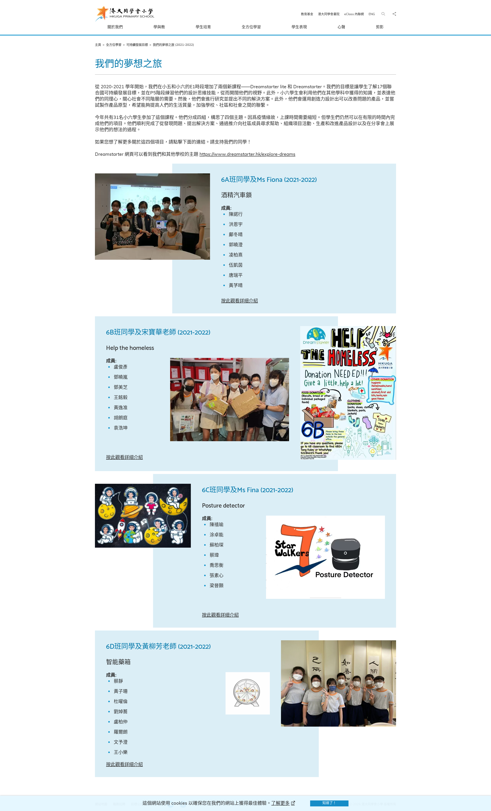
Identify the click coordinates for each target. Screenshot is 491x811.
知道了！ (329, 803)
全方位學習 (113, 44)
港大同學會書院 (328, 14)
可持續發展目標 (137, 44)
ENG (372, 14)
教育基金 (307, 14)
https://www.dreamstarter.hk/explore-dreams (247, 154)
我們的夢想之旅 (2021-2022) (173, 44)
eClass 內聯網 (354, 14)
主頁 (98, 44)
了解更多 (280, 803)
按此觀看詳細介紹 (239, 301)
